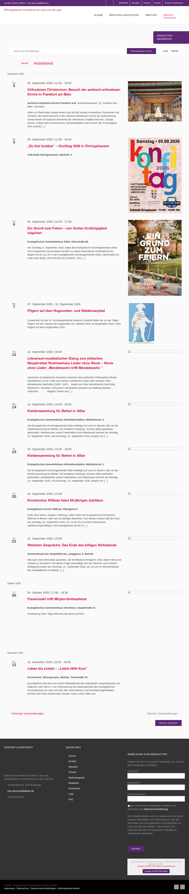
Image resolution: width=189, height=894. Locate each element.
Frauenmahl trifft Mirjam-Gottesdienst (57, 598)
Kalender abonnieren (168, 723)
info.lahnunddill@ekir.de (38, 3)
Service (72, 756)
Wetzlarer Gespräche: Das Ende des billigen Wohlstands (71, 545)
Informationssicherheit (68, 888)
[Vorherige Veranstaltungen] (9, 63)
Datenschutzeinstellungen (43, 888)
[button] (180, 15)
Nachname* (133, 782)
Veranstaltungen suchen (141, 51)
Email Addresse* (136, 794)
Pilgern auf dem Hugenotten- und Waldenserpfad (66, 310)
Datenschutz (23, 888)
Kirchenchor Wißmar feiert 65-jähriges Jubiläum (65, 500)
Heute (24, 63)
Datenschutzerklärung (156, 809)
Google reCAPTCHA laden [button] (156, 871)
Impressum (9, 888)
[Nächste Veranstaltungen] (14, 63)
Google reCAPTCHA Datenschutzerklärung (156, 866)
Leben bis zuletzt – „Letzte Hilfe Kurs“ (57, 668)
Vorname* (132, 771)
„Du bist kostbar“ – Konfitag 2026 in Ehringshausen (68, 145)
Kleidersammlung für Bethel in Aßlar (56, 410)
